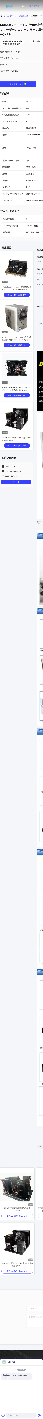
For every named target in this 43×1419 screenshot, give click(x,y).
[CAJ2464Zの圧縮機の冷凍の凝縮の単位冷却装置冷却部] (17, 1242)
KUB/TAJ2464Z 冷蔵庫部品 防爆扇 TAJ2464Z (17, 1209)
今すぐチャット (16, 84)
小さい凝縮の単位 (22, 16)
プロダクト (34, 6)
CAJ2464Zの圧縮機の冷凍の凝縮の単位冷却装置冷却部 (17, 1264)
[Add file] (3, 1415)
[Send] (40, 1415)
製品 (11, 16)
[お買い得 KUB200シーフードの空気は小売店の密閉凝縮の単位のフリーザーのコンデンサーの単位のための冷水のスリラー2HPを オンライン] (17, 318)
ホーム (5, 16)
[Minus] (39, 1362)
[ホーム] (10, 6)
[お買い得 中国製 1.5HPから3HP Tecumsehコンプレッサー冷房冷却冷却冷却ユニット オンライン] (17, 368)
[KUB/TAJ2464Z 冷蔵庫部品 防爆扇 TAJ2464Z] (17, 1187)
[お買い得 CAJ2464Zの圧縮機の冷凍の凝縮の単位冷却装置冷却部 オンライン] (17, 419)
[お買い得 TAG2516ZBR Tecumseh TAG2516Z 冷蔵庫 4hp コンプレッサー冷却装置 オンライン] (17, 268)
